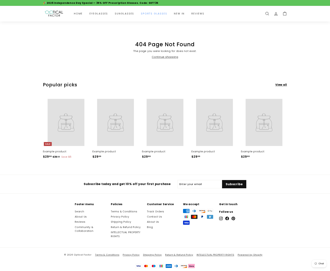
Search (79, 211)
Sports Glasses (154, 13)
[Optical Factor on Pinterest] (233, 218)
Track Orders (155, 211)
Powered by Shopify (250, 254)
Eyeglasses (99, 13)
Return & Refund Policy (126, 227)
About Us (81, 216)
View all (281, 84)
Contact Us (154, 216)
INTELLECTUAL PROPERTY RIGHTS (125, 234)
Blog (150, 227)
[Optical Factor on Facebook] (227, 218)
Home (78, 13)
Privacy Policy (120, 216)
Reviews (197, 13)
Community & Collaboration (84, 229)
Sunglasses (124, 13)
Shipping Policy (121, 222)
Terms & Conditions (124, 211)
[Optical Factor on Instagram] (221, 218)
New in (179, 13)
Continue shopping (165, 57)
